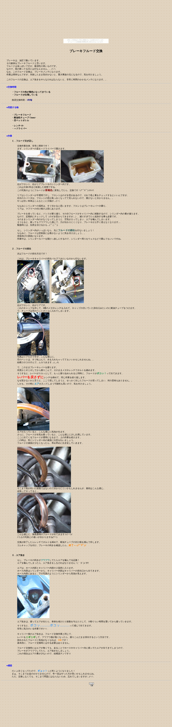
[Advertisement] (86, 20)
